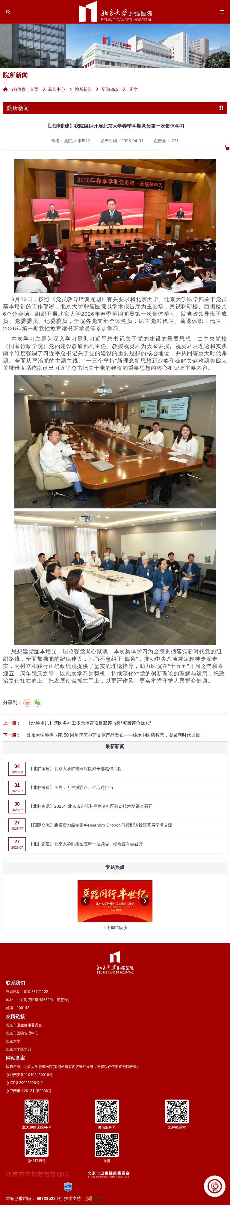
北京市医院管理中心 (22, 1033)
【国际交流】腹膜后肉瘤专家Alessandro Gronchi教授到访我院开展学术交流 (100, 825)
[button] (85, 901)
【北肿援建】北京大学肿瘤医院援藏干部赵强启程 (75, 768)
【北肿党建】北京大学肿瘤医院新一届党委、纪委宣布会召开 (86, 843)
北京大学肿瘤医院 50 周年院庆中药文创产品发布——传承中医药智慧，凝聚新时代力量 (112, 735)
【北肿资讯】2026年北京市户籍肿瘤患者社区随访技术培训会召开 (90, 806)
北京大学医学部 (18, 1049)
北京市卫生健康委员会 (24, 1025)
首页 (34, 89)
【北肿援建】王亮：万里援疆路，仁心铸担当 (71, 787)
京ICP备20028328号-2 (24, 1083)
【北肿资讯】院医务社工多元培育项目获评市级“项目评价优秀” (88, 723)
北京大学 (13, 1041)
